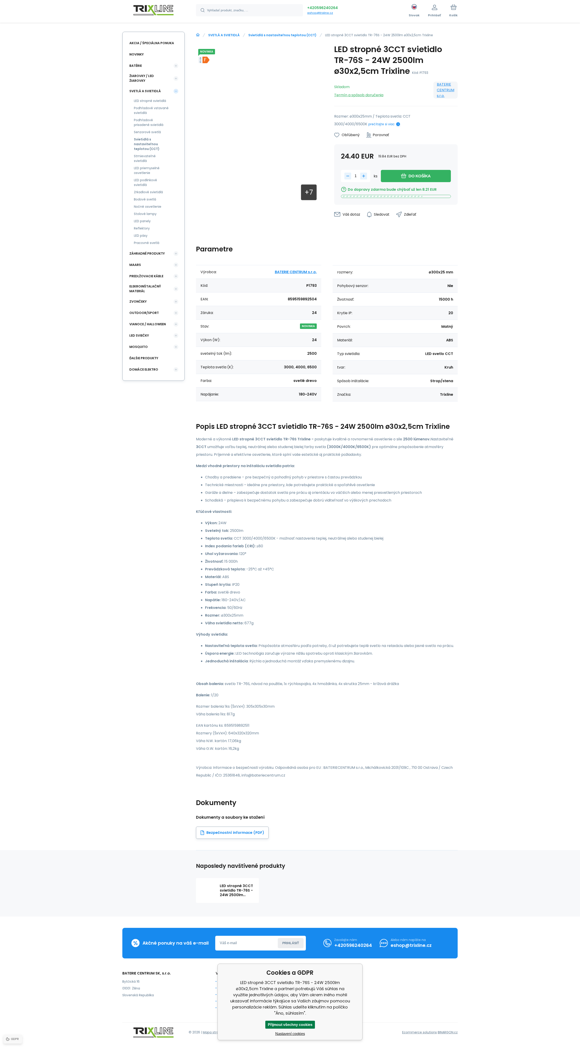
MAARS (135, 265)
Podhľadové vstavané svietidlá (151, 110)
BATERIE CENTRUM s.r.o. (445, 90)
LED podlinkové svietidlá (145, 182)
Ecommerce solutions (419, 1032)
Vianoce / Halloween (147, 324)
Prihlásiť (290, 943)
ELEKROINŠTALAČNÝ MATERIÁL (145, 288)
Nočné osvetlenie (147, 206)
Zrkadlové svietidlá (148, 192)
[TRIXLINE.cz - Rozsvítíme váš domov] (198, 35)
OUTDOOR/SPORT (144, 313)
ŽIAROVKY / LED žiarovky (141, 78)
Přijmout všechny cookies (290, 1025)
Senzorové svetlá (147, 132)
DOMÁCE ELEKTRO (143, 369)
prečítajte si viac (381, 124)
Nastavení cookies (290, 1034)
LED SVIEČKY (139, 335)
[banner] (153, 11)
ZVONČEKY (138, 301)
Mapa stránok (213, 1032)
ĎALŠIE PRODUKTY (143, 358)
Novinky (136, 54)
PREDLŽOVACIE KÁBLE (146, 276)
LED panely (142, 221)
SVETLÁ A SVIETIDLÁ (224, 35)
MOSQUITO (138, 347)
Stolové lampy (145, 214)
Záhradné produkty (147, 253)
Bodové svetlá (145, 199)
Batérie (135, 65)
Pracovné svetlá (146, 243)
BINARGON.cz (448, 1032)
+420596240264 (322, 7)
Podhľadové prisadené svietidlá (148, 122)
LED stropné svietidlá (150, 101)
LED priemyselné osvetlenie (147, 170)
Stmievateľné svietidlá (145, 158)
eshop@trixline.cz (320, 13)
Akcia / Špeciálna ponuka (151, 43)
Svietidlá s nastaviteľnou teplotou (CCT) (282, 35)
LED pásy (140, 235)
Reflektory (142, 228)
